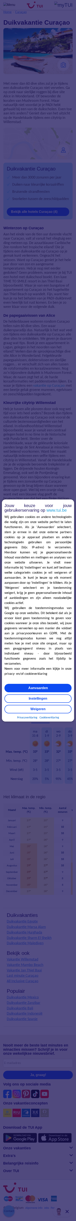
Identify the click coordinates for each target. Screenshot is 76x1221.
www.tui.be (56, 510)
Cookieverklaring (49, 717)
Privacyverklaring (27, 717)
